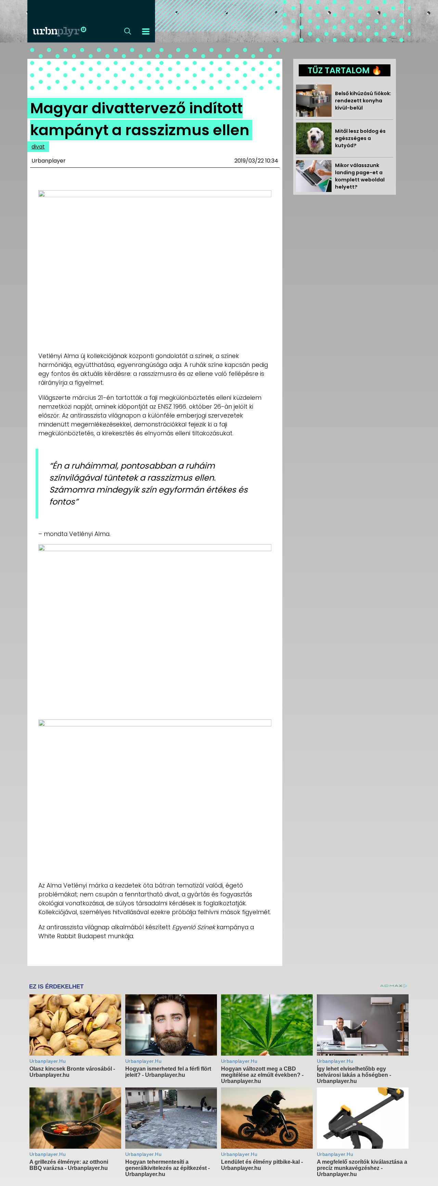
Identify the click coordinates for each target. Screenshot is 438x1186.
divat (38, 147)
